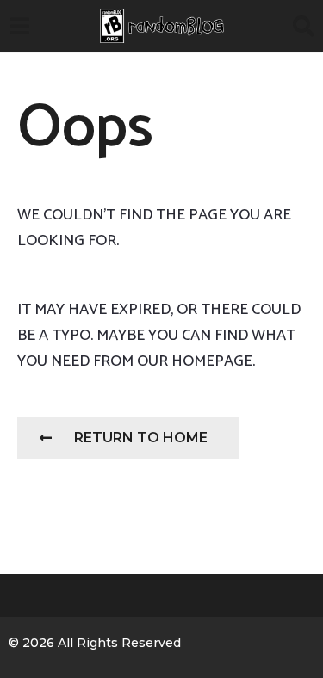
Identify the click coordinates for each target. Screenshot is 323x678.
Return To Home (141, 437)
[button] (19, 26)
